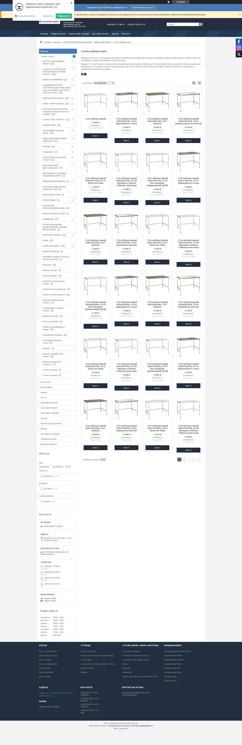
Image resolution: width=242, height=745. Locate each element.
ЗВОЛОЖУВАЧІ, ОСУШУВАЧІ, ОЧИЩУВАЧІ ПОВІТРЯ (55, 174)
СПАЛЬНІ (46, 146)
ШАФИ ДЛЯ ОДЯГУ (51, 246)
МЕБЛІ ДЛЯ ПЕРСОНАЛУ (53, 98)
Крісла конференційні (48, 664)
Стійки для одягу (50, 370)
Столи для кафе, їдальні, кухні (135, 660)
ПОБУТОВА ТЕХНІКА (52, 235)
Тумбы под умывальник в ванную (54, 328)
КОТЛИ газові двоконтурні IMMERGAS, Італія (54, 188)
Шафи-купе (127, 672)
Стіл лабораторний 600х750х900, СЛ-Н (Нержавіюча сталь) (188, 366)
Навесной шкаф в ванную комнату (53, 301)
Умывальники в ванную (52, 335)
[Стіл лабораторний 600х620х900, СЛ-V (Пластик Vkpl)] (95, 346)
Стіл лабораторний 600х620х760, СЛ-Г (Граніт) (157, 121)
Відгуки (115, 34)
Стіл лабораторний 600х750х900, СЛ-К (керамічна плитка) (126, 428)
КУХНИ (46, 240)
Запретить (48, 15)
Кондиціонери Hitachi (173, 655)
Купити (95, 136)
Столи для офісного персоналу (135, 655)
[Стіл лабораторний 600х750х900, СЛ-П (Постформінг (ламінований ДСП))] (157, 346)
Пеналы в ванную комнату (54, 295)
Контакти (126, 34)
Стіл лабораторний (95, 119)
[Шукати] (201, 24)
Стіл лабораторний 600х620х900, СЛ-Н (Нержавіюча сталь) (126, 304)
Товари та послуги (52, 42)
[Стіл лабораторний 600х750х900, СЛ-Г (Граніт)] (95, 408)
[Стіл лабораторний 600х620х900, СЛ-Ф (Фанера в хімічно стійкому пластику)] (126, 346)
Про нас (44, 418)
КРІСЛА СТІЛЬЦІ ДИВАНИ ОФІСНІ (54, 62)
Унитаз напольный (51, 321)
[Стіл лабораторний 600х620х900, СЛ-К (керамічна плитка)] (188, 285)
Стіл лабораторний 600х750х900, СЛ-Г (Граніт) (95, 428)
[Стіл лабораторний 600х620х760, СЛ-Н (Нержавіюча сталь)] (126, 101)
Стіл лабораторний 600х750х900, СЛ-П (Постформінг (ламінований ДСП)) (157, 367)
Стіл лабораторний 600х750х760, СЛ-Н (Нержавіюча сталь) (188, 180)
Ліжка (124, 664)
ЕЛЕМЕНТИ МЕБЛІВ (51, 251)
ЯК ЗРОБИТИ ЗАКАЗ (49, 403)
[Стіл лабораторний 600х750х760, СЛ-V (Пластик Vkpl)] (157, 223)
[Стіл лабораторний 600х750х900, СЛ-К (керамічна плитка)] (126, 408)
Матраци (126, 668)
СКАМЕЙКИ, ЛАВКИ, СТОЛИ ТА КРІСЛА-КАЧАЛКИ (56, 258)
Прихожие (47, 265)
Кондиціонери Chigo (172, 672)
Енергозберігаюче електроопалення (50, 166)
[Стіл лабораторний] (95, 101)
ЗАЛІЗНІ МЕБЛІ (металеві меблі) (77, 42)
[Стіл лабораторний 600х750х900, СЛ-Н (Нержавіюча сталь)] (188, 346)
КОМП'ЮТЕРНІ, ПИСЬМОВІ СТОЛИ (54, 158)
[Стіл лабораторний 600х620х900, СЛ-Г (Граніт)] (157, 285)
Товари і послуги (58, 34)
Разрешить (64, 15)
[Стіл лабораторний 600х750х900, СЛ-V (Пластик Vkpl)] (157, 408)
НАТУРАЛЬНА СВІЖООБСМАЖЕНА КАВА (54, 207)
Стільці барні (86, 660)
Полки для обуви (50, 276)
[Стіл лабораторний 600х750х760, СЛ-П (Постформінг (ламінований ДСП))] (157, 161)
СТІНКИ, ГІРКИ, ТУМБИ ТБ (54, 119)
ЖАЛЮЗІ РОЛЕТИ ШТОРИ (54, 214)
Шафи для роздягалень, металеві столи (139, 676)
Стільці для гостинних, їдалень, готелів (97, 664)
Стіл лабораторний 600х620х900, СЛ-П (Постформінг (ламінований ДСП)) (95, 305)
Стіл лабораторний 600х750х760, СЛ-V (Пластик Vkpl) (157, 242)
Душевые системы (51, 316)
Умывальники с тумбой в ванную (53, 309)
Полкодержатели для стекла (52, 341)
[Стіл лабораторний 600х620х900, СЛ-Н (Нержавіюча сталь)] (126, 285)
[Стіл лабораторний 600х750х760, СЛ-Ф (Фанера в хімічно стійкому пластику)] (188, 223)
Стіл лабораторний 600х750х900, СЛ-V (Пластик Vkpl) (157, 428)
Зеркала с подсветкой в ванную (53, 355)
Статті (43, 398)
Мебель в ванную (50, 270)
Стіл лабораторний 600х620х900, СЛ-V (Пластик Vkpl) (95, 366)
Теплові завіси (170, 676)
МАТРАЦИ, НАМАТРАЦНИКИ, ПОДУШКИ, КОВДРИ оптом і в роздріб (56, 111)
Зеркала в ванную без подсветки (52, 363)
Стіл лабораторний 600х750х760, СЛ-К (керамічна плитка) (126, 242)
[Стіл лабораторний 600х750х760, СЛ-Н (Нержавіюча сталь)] (188, 161)
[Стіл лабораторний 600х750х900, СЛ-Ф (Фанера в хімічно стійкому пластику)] (188, 408)
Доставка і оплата (100, 34)
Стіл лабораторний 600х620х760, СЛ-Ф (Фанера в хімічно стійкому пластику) (126, 182)
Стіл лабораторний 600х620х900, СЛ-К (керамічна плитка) (188, 304)
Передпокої (48, 152)
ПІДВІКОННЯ (48, 219)
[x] (85, 75)
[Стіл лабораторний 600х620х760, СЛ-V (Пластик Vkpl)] (95, 161)
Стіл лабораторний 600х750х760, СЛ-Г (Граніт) (95, 242)
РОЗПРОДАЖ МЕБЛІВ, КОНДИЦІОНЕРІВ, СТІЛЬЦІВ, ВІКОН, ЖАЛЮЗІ (55, 226)
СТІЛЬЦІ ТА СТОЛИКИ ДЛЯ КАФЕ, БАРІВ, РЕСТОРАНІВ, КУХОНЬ (54, 71)
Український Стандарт (79, 34)
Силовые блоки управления (54, 289)
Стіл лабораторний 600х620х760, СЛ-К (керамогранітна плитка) (188, 121)
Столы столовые (50, 375)
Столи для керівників (131, 651)
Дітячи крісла (45, 668)
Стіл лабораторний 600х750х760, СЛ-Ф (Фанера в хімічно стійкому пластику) (188, 244)
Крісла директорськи (48, 655)
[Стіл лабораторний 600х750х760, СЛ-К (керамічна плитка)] (126, 223)
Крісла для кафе (46, 672)
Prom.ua (134, 723)
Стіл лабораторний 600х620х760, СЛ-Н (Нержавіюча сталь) (126, 121)
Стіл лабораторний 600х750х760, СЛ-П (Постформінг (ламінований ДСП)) (157, 182)
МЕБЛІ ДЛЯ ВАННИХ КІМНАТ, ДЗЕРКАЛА (55, 139)
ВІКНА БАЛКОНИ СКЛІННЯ (54, 181)
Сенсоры (46, 348)
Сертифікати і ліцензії (50, 434)
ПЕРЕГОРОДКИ (49, 200)
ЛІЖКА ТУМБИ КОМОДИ (53, 104)
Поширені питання (48, 439)
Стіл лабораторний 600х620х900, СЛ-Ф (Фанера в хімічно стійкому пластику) (126, 367)
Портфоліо (45, 382)
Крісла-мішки (44, 676)
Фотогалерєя (46, 387)
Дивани (84, 672)
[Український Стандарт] (49, 24)
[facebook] (82, 75)
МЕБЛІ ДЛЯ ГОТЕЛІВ (51, 195)
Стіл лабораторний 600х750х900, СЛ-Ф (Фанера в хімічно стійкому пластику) (188, 429)
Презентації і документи (51, 423)
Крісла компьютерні (47, 651)
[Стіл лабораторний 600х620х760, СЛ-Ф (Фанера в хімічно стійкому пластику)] (126, 161)
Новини (44, 392)
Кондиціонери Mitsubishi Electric (177, 651)
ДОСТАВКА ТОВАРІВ (50, 413)
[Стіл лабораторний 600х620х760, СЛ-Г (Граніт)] (157, 101)
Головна (44, 34)
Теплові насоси (170, 681)
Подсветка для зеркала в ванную (54, 282)
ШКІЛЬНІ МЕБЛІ (49, 125)
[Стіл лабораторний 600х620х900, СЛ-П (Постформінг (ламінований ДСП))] (95, 285)
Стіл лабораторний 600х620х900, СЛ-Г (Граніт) (157, 304)
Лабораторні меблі (102, 42)
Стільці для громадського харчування (97, 655)
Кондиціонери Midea (173, 664)
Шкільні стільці (87, 668)
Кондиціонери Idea (172, 668)
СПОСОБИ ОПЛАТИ (49, 408)
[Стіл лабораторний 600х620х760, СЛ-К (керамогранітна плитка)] (188, 101)
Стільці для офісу (88, 651)
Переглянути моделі (143, 7)
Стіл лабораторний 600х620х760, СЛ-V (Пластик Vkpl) (95, 180)
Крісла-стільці (45, 660)
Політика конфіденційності (142, 726)
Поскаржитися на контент (119, 726)
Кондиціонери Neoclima (174, 660)
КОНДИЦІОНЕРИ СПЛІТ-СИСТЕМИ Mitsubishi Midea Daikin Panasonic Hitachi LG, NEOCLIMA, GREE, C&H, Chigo (57, 89)
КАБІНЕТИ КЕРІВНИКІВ (52, 80)
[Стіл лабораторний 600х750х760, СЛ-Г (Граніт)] (95, 223)
